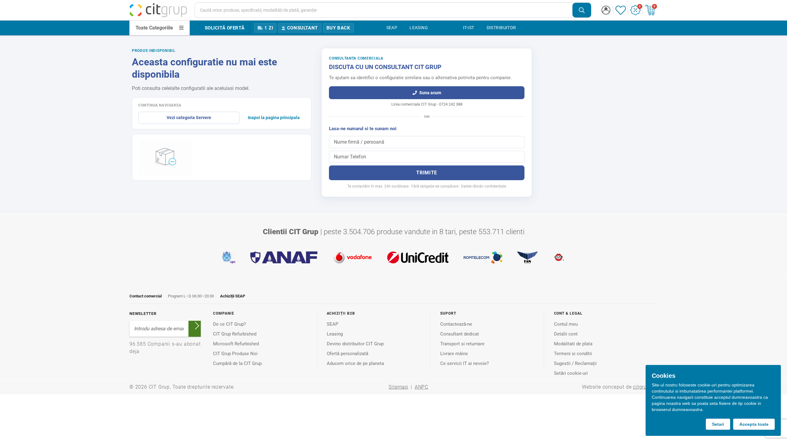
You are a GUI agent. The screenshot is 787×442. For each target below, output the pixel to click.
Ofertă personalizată (347, 353)
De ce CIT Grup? (229, 324)
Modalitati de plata (573, 344)
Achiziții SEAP (232, 296)
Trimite (426, 173)
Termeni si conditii (573, 353)
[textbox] (383, 10)
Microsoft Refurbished (236, 344)
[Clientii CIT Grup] (393, 257)
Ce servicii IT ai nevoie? (464, 363)
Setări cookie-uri (571, 373)
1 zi (268, 28)
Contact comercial (145, 296)
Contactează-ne (456, 324)
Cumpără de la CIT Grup (237, 363)
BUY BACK (338, 28)
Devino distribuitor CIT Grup (355, 344)
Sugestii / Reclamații (575, 363)
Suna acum (430, 92)
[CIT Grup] (158, 10)
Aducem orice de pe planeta (355, 363)
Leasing (335, 334)
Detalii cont (566, 334)
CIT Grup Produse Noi (235, 353)
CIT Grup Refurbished (234, 334)
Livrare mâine (454, 353)
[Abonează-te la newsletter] (197, 326)
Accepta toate (754, 424)
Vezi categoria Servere (189, 117)
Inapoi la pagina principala (274, 117)
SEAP (332, 324)
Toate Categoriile (154, 28)
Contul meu (566, 324)
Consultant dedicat (459, 334)
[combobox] (393, 10)
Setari (718, 424)
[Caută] (581, 10)
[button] (606, 10)
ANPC (421, 387)
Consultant (302, 28)
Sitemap (398, 387)
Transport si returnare (462, 344)
